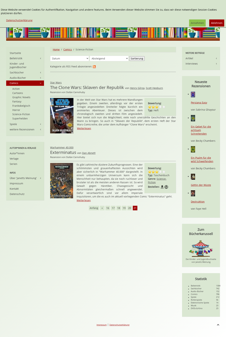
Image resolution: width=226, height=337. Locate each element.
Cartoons (17, 93)
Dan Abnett (89, 153)
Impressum (16, 183)
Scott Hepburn (154, 88)
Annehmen (197, 23)
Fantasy (16, 101)
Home (56, 49)
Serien (13, 164)
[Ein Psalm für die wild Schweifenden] (193, 149)
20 (129, 208)
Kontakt (14, 188)
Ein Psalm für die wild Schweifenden (202, 159)
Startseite (15, 53)
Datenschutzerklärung (119, 324)
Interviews (192, 63)
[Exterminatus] (61, 180)
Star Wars (56, 82)
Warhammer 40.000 (61, 147)
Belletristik (16, 58)
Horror (16, 110)
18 (118, 208)
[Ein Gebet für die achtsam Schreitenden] (193, 118)
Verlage (14, 158)
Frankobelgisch (21, 105)
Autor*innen (17, 153)
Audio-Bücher (18, 77)
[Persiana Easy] (193, 94)
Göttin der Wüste (201, 185)
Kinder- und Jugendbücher (18, 65)
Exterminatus (63, 152)
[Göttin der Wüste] (193, 176)
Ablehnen (216, 23)
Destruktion (198, 201)
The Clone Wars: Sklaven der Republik (87, 87)
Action (16, 88)
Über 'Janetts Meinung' (23, 178)
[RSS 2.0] (94, 66)
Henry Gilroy (137, 88)
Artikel (189, 58)
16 (107, 208)
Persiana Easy (199, 102)
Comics (67, 49)
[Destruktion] (193, 193)
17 (113, 208)
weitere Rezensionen (22, 129)
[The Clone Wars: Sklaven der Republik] (61, 115)
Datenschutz (17, 194)
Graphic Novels (21, 97)
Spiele (13, 124)
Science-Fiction (21, 114)
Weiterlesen (84, 128)
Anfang (94, 208)
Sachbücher (17, 72)
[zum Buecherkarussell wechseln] (201, 248)
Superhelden (20, 118)
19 (124, 208)
